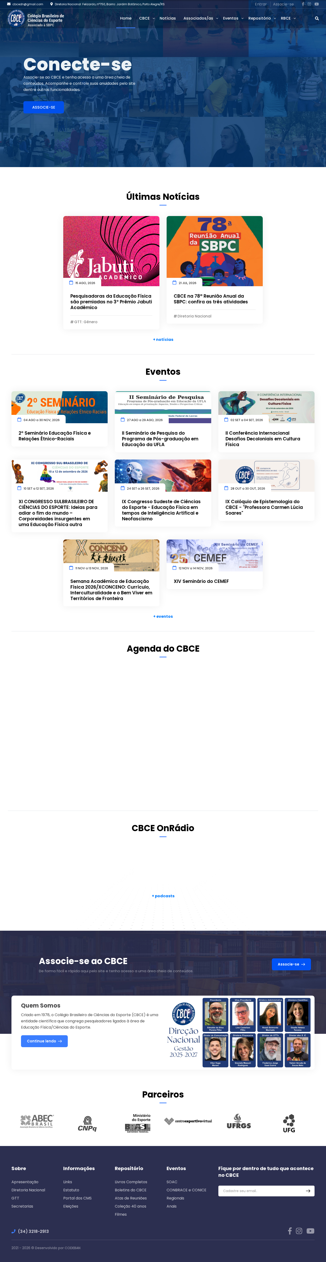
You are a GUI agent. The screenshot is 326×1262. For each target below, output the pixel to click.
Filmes (121, 1214)
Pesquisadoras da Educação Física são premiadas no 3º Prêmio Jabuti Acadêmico (111, 302)
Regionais (175, 1198)
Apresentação (24, 1182)
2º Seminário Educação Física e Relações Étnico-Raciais (55, 436)
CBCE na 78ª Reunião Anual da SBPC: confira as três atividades (211, 299)
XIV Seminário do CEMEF (201, 581)
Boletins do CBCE (131, 1190)
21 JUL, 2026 (187, 283)
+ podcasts (163, 896)
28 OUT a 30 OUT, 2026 (248, 488)
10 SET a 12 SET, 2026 (39, 488)
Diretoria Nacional (28, 1190)
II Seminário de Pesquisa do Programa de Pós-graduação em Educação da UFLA (160, 439)
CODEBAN (72, 1248)
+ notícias (163, 339)
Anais (172, 1206)
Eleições (70, 1206)
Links (67, 1182)
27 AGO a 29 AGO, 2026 (145, 420)
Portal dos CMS (77, 1198)
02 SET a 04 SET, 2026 (247, 420)
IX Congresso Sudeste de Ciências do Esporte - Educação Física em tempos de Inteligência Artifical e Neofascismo (161, 510)
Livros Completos (131, 1182)
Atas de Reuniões (131, 1198)
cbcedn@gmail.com (27, 4)
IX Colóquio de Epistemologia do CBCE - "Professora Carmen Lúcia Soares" (264, 507)
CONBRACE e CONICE (186, 1190)
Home (125, 18)
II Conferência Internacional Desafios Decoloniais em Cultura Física (263, 439)
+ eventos (163, 616)
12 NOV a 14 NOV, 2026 (196, 568)
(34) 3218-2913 (33, 1231)
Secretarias (22, 1206)
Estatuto (71, 1190)
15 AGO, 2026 (85, 283)
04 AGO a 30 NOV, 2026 (42, 420)
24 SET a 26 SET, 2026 (143, 488)
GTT (15, 1198)
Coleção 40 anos (130, 1206)
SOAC (172, 1182)
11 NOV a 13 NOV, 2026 (91, 568)
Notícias (168, 18)
